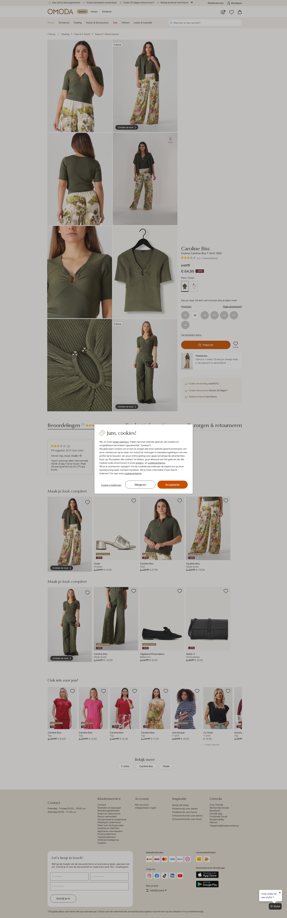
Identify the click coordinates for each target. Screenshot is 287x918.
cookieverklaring (156, 463)
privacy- (140, 463)
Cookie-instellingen (111, 485)
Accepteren (172, 484)
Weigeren (140, 484)
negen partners (121, 441)
